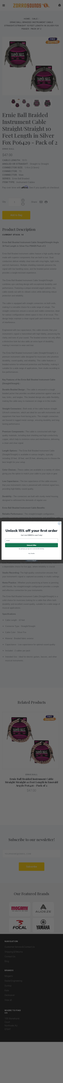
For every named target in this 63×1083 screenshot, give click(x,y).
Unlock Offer (31, 545)
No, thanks (31, 553)
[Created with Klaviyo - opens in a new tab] (31, 561)
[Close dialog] (59, 523)
